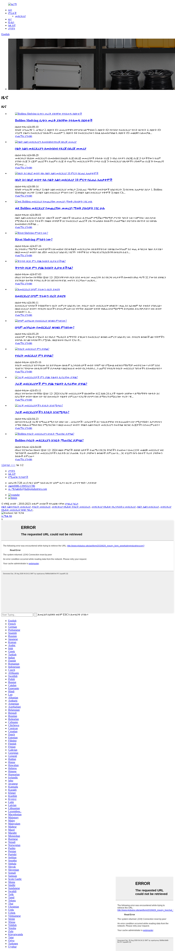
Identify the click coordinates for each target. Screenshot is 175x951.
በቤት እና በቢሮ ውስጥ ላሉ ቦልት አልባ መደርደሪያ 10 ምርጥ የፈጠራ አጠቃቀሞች (63, 180)
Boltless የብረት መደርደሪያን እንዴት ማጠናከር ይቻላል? (49, 440)
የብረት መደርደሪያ (41, 506)
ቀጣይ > (8, 465)
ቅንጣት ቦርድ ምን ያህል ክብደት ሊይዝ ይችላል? (44, 268)
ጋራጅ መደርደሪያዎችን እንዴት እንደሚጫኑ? (42, 412)
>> (13, 465)
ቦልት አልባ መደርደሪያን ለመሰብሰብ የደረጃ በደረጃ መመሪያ (50, 148)
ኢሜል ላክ (6, 516)
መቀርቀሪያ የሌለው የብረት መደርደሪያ (71, 506)
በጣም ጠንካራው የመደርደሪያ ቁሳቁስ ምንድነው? (45, 327)
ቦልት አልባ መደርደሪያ (148, 506)
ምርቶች (12, 13)
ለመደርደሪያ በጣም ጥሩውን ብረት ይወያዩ (40, 296)
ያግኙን (11, 28)
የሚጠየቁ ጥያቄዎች (18, 477)
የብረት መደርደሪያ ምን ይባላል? (34, 355)
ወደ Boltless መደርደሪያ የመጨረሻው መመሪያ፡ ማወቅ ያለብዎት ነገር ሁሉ (60, 208)
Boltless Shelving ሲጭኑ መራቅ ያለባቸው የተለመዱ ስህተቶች (54, 120)
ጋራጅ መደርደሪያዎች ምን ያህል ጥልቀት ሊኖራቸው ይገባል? (51, 384)
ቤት (10, 10)
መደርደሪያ (20, 16)
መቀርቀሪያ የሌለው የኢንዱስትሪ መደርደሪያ (114, 506)
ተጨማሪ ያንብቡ (23, 136)
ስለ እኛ (12, 25)
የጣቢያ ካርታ (71, 503)
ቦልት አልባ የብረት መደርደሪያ (16, 506)
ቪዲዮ (11, 22)
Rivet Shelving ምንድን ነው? (34, 239)
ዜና (10, 19)
